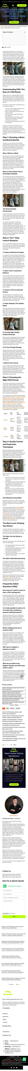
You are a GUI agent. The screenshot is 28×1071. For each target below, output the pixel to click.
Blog (6, 26)
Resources (5, 1017)
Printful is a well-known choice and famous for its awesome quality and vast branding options (14, 398)
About (4, 1019)
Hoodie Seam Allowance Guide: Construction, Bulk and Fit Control (13, 703)
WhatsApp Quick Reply (14, 886)
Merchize (6, 436)
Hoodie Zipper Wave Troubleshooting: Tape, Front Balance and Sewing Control (13, 699)
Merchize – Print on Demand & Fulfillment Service (14, 407)
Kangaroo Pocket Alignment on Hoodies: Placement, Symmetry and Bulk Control (12, 695)
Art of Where (5, 428)
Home (2, 26)
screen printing (18, 509)
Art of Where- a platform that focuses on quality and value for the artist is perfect (14, 402)
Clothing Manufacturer (10, 1061)
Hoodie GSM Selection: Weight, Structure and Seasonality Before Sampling (13, 739)
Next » (16, 705)
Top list (18, 708)
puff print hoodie (11, 519)
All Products (6, 1032)
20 (11, 745)
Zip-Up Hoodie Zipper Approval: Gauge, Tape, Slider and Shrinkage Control (12, 732)
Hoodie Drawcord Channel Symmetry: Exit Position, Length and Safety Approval (13, 692)
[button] (13, 5)
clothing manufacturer (8, 578)
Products (5, 1014)
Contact (5, 1022)
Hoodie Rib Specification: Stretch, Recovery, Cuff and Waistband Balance (13, 736)
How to (12, 708)
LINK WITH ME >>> (14, 816)
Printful (5, 420)
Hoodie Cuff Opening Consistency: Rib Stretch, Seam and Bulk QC (14, 688)
